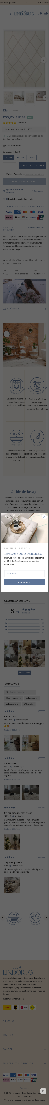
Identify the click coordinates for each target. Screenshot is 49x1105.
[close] (44, 516)
